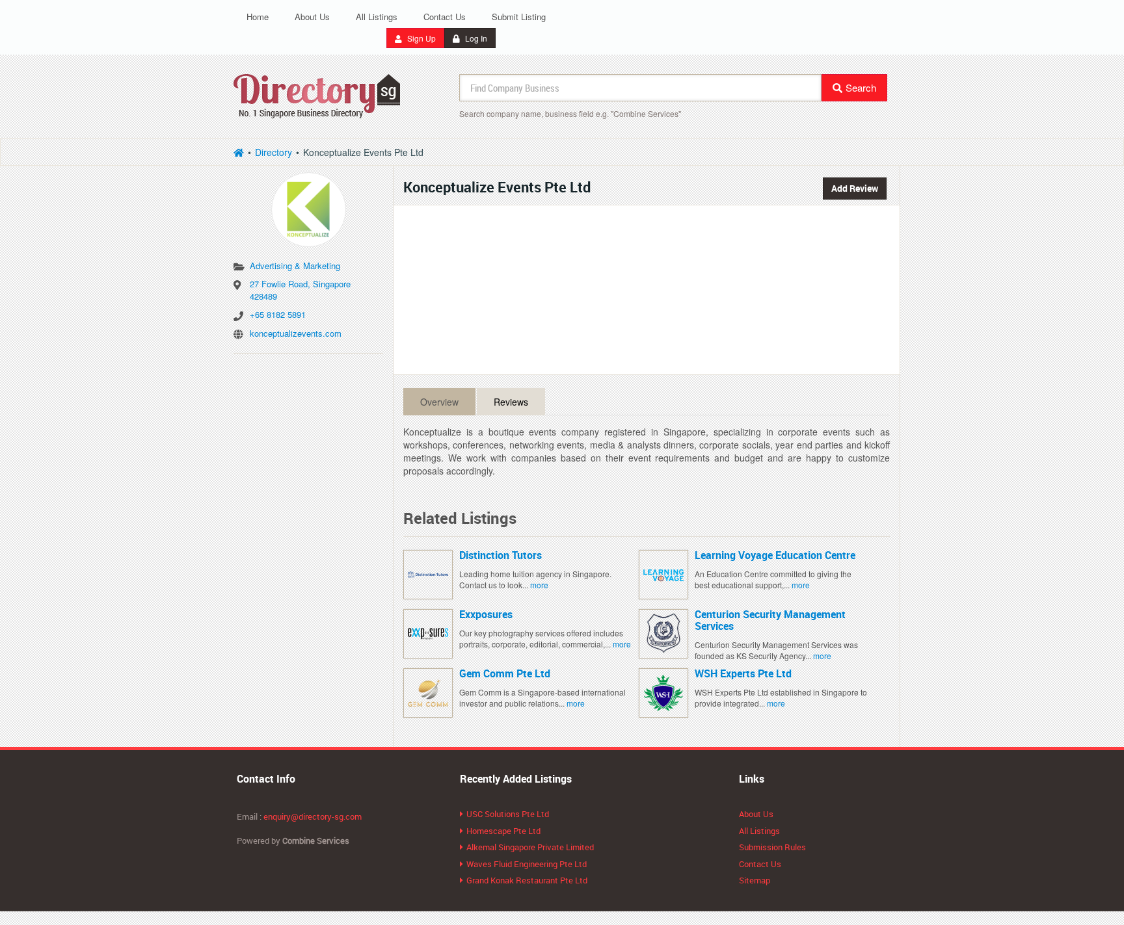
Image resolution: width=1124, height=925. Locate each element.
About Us (312, 16)
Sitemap (754, 880)
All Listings (376, 16)
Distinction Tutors (500, 555)
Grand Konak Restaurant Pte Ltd (526, 880)
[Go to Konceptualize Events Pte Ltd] (308, 205)
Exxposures (486, 614)
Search (861, 87)
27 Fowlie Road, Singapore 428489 (300, 290)
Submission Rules (772, 847)
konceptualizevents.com (295, 333)
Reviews (511, 401)
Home (258, 16)
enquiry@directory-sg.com (312, 816)
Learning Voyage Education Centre (775, 555)
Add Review (854, 188)
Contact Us (444, 16)
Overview (439, 401)
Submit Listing (519, 16)
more (539, 584)
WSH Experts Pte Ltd (743, 673)
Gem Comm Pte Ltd (504, 673)
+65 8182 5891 (278, 314)
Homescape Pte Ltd (503, 831)
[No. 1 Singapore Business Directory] (317, 94)
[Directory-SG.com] (239, 152)
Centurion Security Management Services (770, 620)
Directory (273, 152)
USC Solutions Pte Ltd (507, 814)
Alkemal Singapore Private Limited (530, 847)
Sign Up (420, 38)
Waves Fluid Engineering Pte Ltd (526, 864)
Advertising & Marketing (295, 265)
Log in (475, 38)
